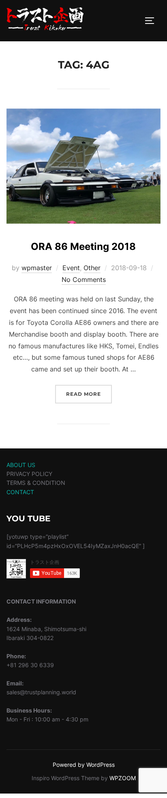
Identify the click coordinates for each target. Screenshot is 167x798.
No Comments (84, 279)
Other (92, 268)
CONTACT (20, 492)
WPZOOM (122, 778)
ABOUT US (20, 464)
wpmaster (36, 268)
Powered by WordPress (84, 764)
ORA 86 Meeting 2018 (83, 246)
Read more (89, 393)
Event (71, 268)
